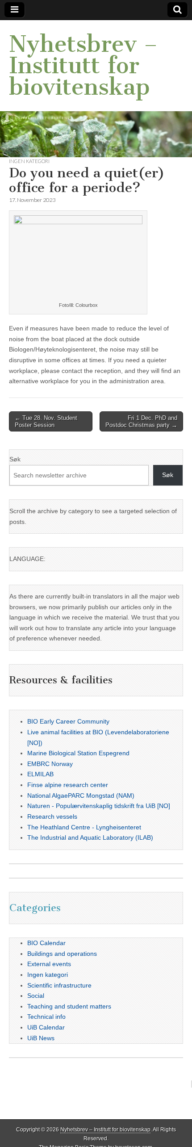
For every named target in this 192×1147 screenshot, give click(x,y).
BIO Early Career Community (68, 721)
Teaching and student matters (69, 1006)
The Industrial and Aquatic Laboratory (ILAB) (90, 837)
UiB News (40, 1038)
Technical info (46, 1016)
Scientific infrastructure (59, 985)
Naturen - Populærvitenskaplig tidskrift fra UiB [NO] (98, 805)
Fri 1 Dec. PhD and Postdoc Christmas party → (141, 421)
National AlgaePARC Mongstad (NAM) (80, 795)
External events (49, 963)
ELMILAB (40, 774)
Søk (15, 459)
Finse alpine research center (67, 784)
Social (35, 995)
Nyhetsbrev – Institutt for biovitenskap (83, 65)
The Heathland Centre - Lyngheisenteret (84, 827)
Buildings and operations (62, 953)
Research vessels (52, 816)
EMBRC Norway (50, 763)
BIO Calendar (46, 942)
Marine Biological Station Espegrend (78, 753)
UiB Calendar (46, 1027)
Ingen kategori (29, 161)
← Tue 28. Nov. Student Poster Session (46, 421)
